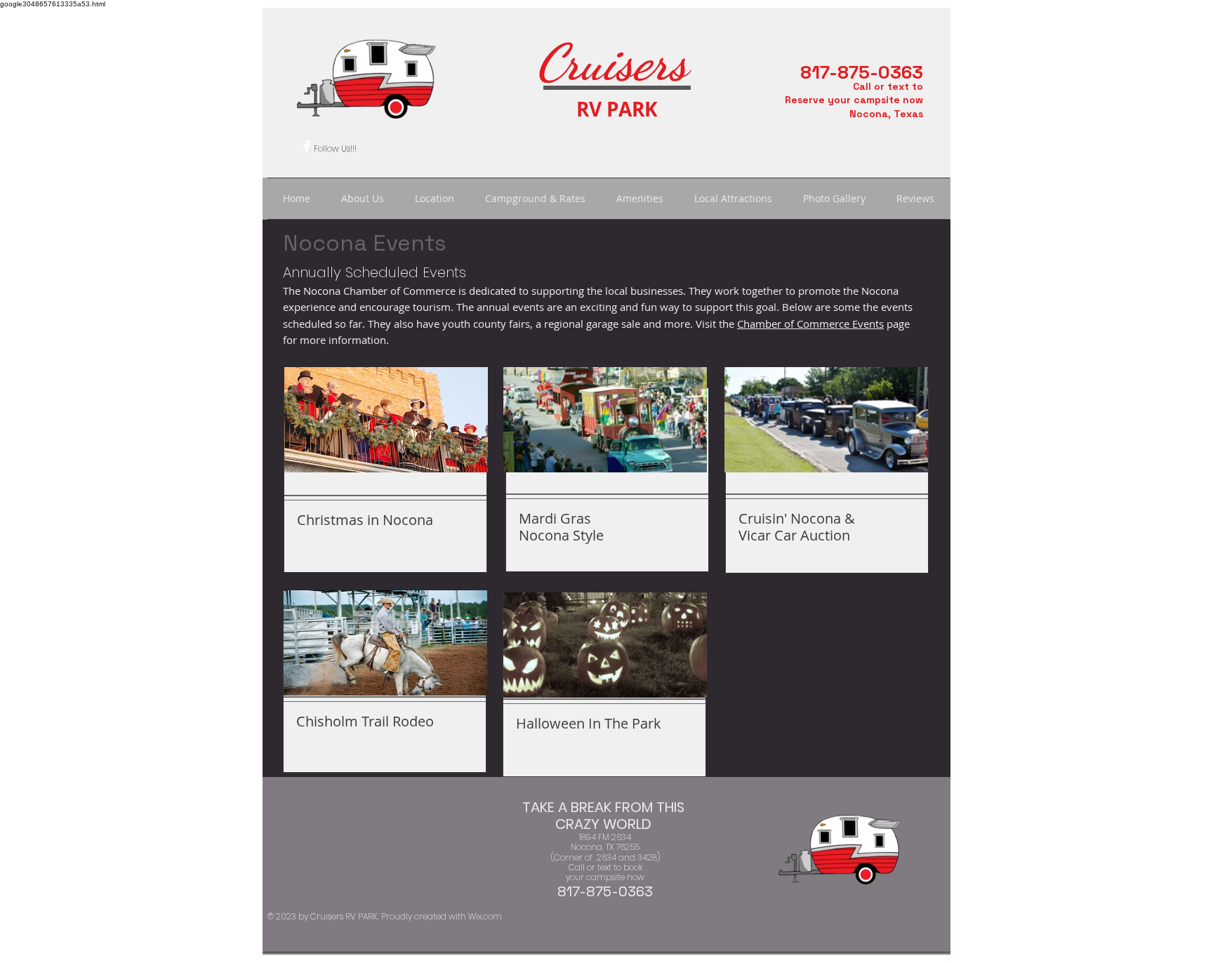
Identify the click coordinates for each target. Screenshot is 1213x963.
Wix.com (485, 916)
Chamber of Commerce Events (810, 324)
